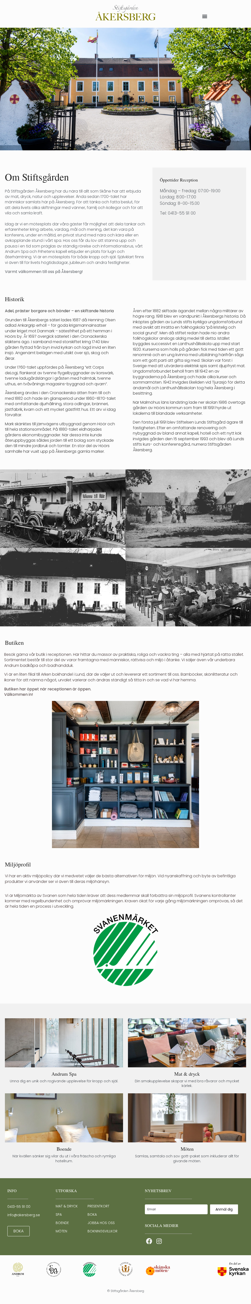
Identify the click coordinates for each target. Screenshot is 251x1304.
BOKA (92, 1214)
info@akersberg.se (23, 1215)
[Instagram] (159, 1241)
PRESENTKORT (98, 1206)
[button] (205, 16)
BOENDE (62, 1222)
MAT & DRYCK (67, 1206)
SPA (59, 1214)
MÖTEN (61, 1231)
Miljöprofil (18, 864)
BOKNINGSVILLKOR (102, 1231)
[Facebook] (149, 1241)
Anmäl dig (224, 1209)
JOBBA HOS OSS (101, 1222)
